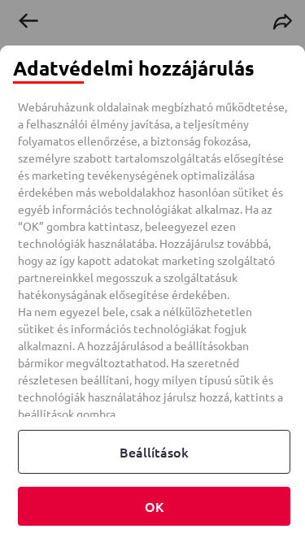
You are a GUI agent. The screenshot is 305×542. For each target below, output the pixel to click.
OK (154, 506)
